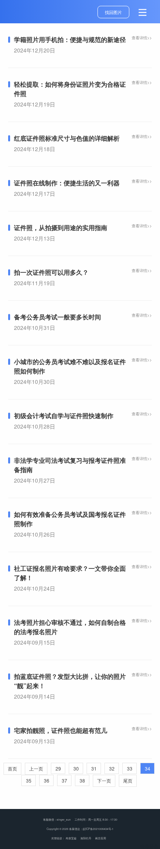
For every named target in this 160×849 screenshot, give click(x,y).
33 (129, 768)
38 (82, 780)
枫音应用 (100, 838)
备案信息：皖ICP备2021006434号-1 (91, 829)
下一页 (104, 780)
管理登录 (149, 846)
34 (147, 768)
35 (28, 780)
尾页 (127, 780)
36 (46, 780)
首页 (12, 768)
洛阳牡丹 (85, 838)
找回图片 (113, 12)
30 (76, 768)
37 (64, 780)
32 (112, 768)
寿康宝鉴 (71, 838)
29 (58, 768)
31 (94, 768)
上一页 (36, 768)
